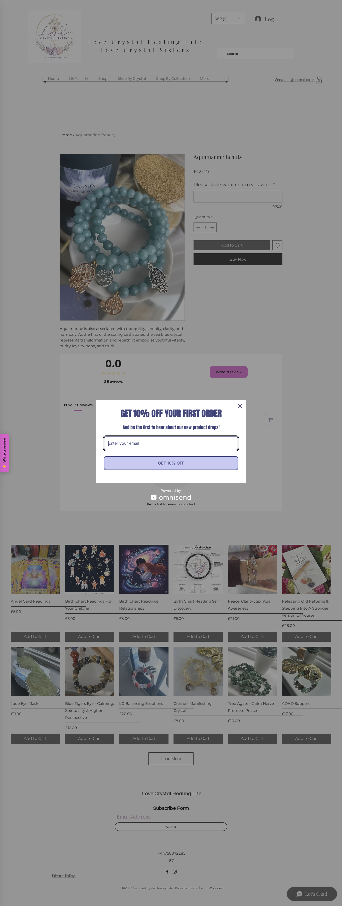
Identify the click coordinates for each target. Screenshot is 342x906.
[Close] (240, 406)
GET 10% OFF (171, 463)
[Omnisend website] (171, 494)
